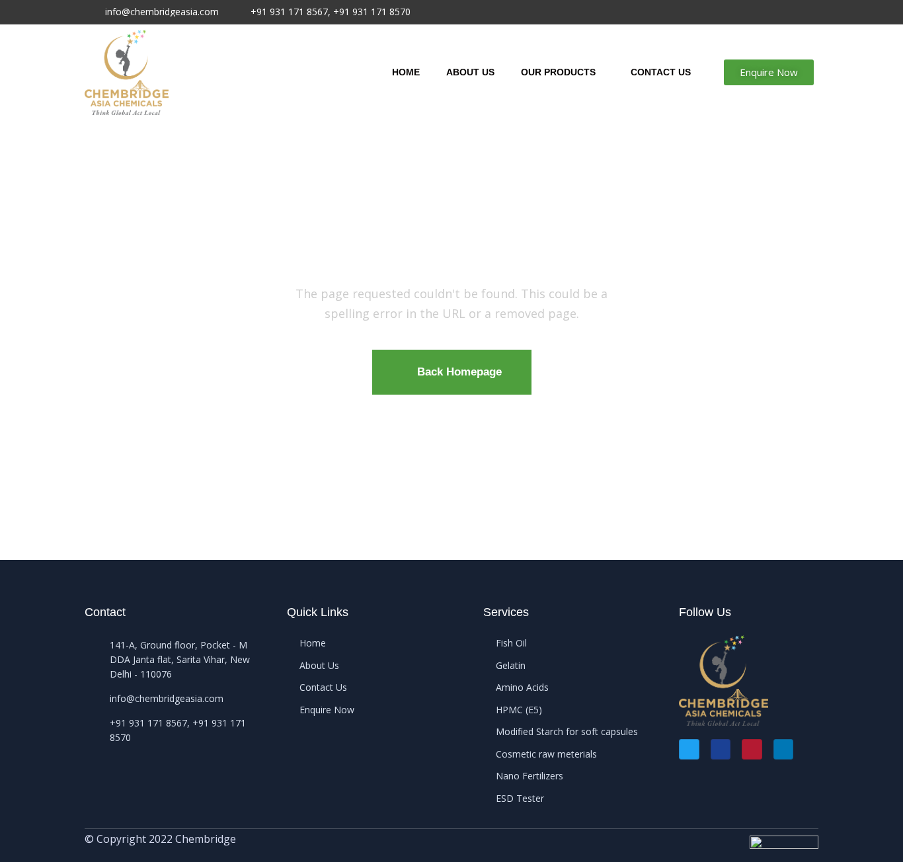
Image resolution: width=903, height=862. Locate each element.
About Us (470, 72)
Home (406, 72)
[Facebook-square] (721, 749)
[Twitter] (689, 749)
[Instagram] (752, 749)
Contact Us (661, 72)
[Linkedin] (783, 749)
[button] (769, 72)
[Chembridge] (127, 72)
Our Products (558, 72)
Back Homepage (459, 372)
